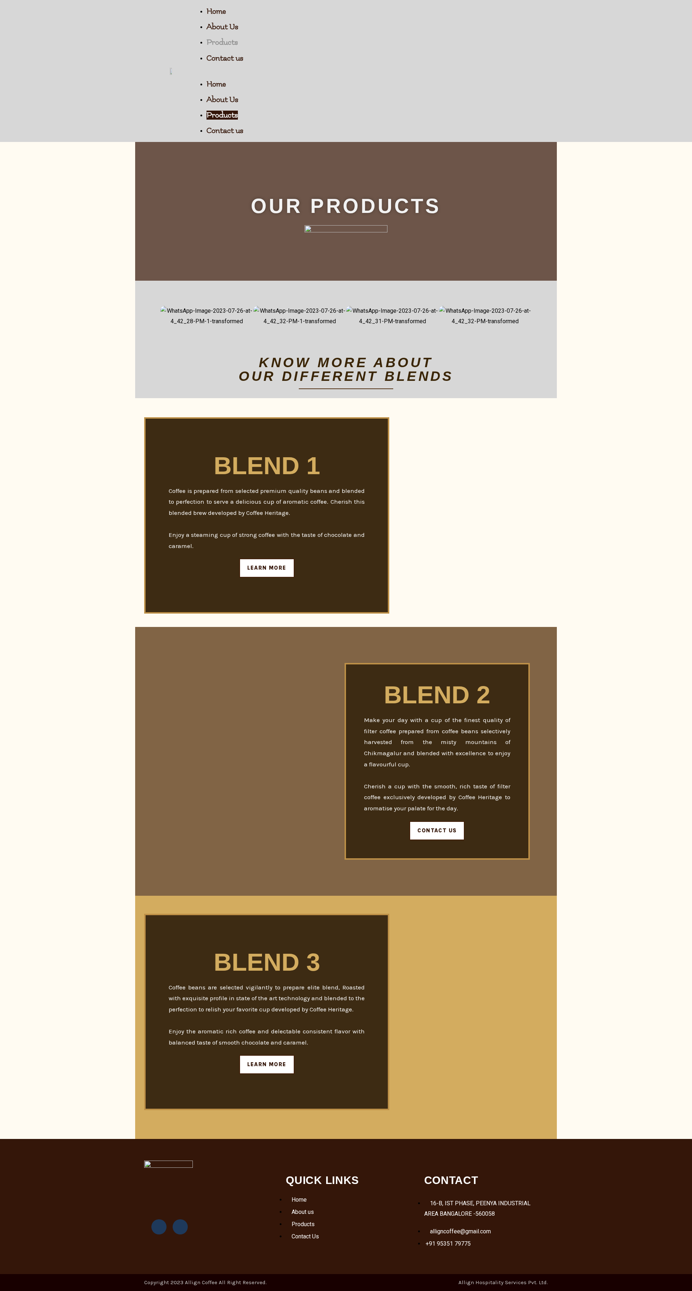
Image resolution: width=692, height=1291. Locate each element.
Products (222, 42)
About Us (222, 26)
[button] (377, 71)
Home (216, 11)
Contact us (225, 58)
